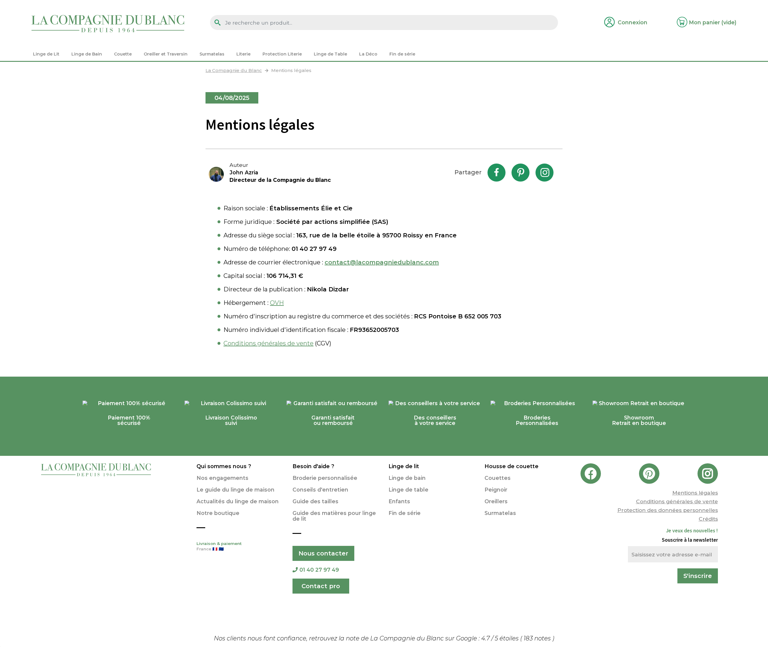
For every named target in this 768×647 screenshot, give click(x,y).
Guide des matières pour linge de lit (334, 516)
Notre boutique (217, 513)
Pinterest (521, 173)
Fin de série (404, 513)
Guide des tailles (315, 501)
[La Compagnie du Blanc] (108, 23)
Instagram (545, 173)
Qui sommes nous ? (223, 466)
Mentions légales (695, 492)
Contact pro (321, 586)
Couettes (497, 478)
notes (538, 638)
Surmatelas (500, 513)
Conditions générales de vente (269, 343)
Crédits (708, 519)
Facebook (497, 173)
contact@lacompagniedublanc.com (382, 262)
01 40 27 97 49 (319, 570)
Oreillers (496, 501)
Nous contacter (323, 553)
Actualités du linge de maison (237, 501)
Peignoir (495, 489)
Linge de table (408, 489)
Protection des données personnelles (667, 510)
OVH (277, 302)
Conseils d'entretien (320, 489)
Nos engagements (222, 478)
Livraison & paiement (219, 546)
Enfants (399, 501)
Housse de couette (511, 466)
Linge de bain (407, 478)
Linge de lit (403, 466)
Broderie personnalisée (324, 478)
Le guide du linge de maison (235, 489)
